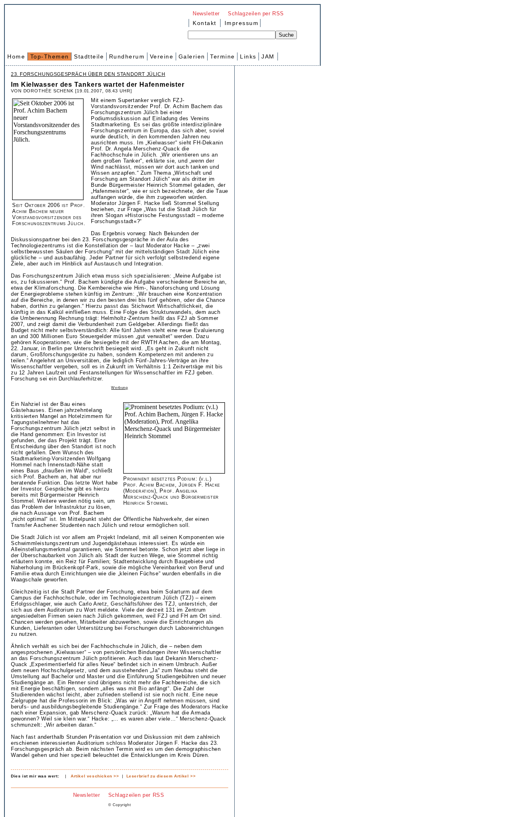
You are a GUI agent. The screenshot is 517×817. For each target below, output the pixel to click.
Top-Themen (49, 56)
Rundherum (127, 56)
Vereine (162, 56)
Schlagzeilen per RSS (256, 13)
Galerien (192, 56)
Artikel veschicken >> (95, 776)
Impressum (240, 23)
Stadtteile (89, 56)
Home (16, 56)
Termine (222, 56)
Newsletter (206, 13)
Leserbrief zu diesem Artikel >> (161, 776)
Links (248, 56)
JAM (268, 56)
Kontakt (204, 23)
